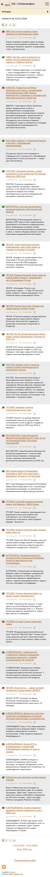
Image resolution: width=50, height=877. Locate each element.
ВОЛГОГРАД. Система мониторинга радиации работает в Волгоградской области (24, 209)
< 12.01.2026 (18, 845)
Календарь (6, 12)
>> (14, 25)
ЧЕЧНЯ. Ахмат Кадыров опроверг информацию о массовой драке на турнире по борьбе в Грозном (23, 247)
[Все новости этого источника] (34, 38)
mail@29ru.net (18, 874)
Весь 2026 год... (25, 849)
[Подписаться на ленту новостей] (4, 867)
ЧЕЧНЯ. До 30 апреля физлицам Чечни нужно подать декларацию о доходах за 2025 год (25, 336)
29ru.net (12, 872)
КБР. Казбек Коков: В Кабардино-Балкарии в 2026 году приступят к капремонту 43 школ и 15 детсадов (23, 473)
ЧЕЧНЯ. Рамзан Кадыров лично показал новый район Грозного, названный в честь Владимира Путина (26, 277)
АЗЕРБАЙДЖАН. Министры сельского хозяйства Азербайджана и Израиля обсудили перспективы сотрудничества (25, 716)
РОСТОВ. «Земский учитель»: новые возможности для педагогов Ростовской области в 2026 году (25, 173)
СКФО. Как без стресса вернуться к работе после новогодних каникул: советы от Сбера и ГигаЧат (23, 59)
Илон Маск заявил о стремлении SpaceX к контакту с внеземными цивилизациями (26, 143)
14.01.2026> (32, 845)
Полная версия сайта (25, 860)
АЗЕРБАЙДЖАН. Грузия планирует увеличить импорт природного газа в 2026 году (24, 810)
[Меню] (47, 4)
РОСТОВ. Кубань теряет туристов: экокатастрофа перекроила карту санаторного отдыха (23, 367)
